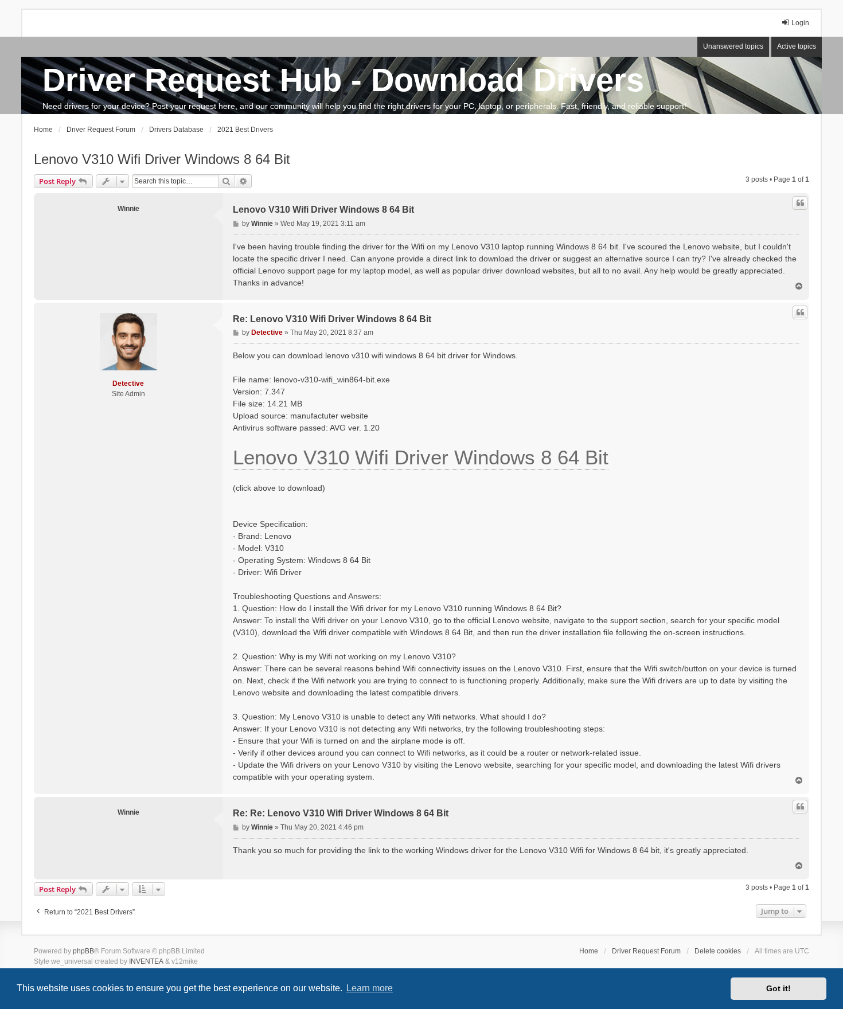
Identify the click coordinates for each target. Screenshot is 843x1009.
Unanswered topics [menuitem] (733, 46)
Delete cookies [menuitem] (717, 951)
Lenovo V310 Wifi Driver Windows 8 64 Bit (162, 159)
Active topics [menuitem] (796, 46)
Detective (128, 384)
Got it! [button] (778, 988)
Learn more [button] (369, 988)
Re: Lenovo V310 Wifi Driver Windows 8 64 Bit (332, 319)
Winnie (128, 209)
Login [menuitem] (800, 23)
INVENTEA (146, 961)
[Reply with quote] (800, 203)
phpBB (83, 951)
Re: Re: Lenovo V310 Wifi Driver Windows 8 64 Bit (340, 813)
